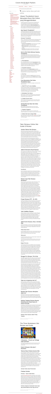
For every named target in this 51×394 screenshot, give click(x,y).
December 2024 (12, 46)
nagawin (35, 115)
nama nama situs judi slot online (24, 390)
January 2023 (11, 67)
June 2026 (11, 29)
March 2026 (11, 32)
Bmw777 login (11, 76)
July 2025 (11, 39)
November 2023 (12, 58)
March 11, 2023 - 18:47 (23, 318)
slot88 (10, 80)
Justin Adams (28, 119)
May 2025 (11, 41)
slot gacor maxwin (12, 73)
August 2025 (11, 38)
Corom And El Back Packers (25, 3)
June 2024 (11, 51)
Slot (10, 75)
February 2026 (12, 33)
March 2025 (11, 43)
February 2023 (12, 66)
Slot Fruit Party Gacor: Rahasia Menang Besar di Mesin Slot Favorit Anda (14, 24)
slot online (11, 77)
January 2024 (11, 56)
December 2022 (12, 68)
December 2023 (12, 57)
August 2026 (11, 27)
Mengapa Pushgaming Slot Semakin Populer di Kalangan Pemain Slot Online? (14, 19)
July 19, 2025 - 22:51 (23, 119)
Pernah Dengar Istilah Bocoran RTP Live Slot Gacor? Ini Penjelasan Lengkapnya (14, 15)
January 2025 (11, 45)
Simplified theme (40, 393)
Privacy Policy (21, 6)
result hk (11, 72)
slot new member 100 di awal (27, 375)
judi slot (11, 81)
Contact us (30, 6)
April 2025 (11, 42)
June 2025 (11, 40)
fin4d (10, 71)
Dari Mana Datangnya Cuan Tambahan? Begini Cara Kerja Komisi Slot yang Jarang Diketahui (14, 22)
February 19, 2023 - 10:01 (24, 389)
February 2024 (12, 55)
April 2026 (11, 31)
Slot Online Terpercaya (32, 119)
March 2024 (11, 54)
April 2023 (11, 64)
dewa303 (11, 79)
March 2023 (11, 65)
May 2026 (11, 30)
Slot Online (32, 318)
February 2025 (12, 44)
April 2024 (11, 53)
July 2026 (11, 28)
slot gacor (11, 82)
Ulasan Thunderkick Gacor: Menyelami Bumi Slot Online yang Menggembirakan (30, 18)
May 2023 (11, 63)
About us (26, 6)
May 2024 (11, 52)
